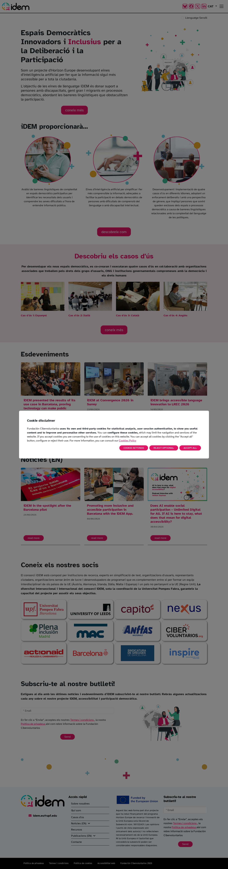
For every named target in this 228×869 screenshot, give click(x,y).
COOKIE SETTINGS (134, 448)
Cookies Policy (127, 440)
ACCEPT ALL (190, 448)
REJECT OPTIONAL (164, 448)
